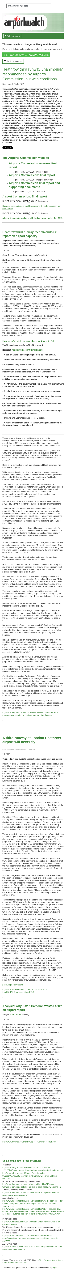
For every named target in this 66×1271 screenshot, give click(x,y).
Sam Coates (15, 1014)
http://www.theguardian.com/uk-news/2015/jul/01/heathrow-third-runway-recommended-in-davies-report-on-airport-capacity (30, 714)
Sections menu (13, 61)
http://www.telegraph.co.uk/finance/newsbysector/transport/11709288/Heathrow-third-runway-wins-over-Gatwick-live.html (29, 1176)
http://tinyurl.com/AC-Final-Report (27, 350)
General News (50, 1260)
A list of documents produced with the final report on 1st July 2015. (32, 218)
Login (54, 1268)
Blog (41, 1260)
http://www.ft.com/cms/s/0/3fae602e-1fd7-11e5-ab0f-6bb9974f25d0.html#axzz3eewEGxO (24, 991)
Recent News (21, 1263)
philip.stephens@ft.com (12, 985)
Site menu (12, 36)
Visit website (26, 55)
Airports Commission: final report (32, 175)
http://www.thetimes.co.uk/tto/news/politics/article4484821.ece (29, 1142)
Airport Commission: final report (24, 196)
